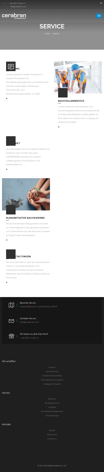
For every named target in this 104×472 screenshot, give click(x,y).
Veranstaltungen (18, 256)
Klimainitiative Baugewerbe (25, 218)
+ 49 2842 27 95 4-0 (17, 3)
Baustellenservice (71, 101)
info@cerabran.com (18, 7)
